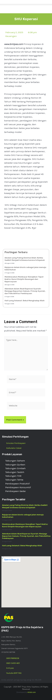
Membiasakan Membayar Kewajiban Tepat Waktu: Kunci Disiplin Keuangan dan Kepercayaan (24, 279)
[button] (26, 4)
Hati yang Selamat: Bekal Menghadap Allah (25, 301)
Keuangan (11, 36)
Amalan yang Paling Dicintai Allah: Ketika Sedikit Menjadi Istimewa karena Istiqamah (25, 259)
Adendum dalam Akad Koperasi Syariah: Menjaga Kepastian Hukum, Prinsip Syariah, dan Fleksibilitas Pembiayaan (25, 291)
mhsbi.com (31, 692)
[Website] (26, 406)
